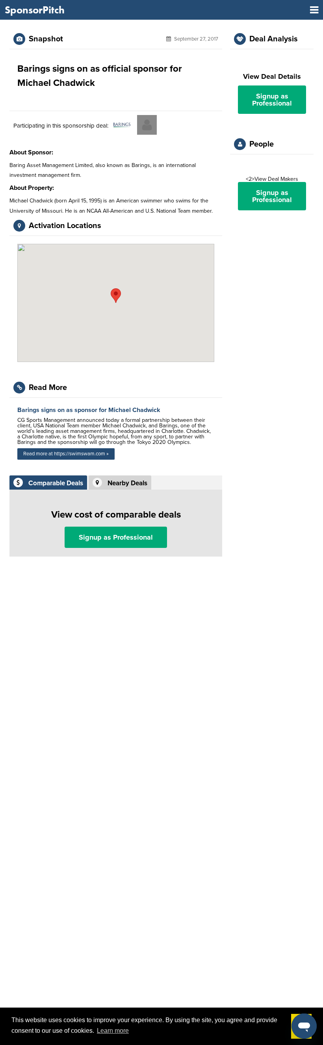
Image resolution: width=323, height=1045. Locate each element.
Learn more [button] (113, 1030)
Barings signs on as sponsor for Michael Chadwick (88, 410)
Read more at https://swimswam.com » (66, 454)
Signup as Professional (116, 537)
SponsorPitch (35, 10)
